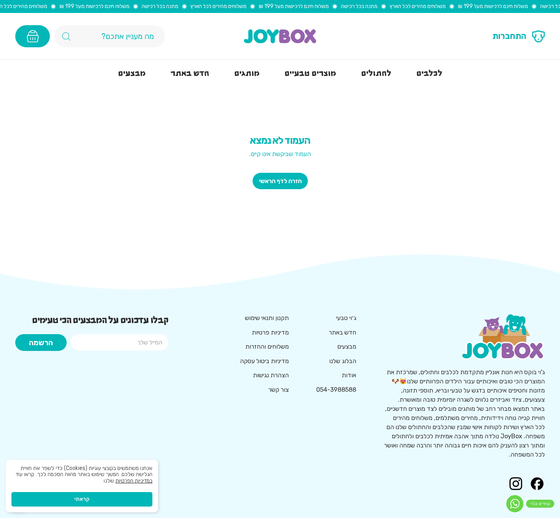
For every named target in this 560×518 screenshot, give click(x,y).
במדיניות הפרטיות (133, 481)
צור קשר (278, 389)
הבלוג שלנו (342, 361)
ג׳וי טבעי (346, 318)
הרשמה (41, 342)
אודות (349, 375)
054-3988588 (336, 389)
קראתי (82, 499)
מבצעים (346, 346)
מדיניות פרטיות (270, 332)
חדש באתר (342, 332)
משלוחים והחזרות (267, 346)
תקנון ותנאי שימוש (267, 318)
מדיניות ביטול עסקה (264, 361)
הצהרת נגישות (271, 375)
